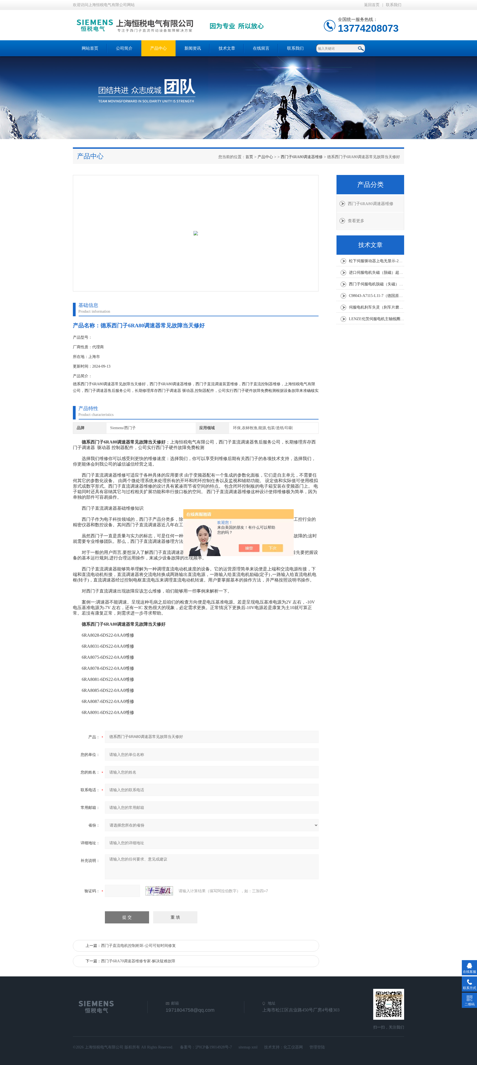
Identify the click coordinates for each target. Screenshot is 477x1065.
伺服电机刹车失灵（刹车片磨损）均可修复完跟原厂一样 (376, 307)
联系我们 (393, 5)
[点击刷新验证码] (159, 891)
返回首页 (372, 5)
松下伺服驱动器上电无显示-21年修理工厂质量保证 (376, 261)
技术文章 (227, 48)
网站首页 (90, 48)
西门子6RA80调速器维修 (302, 157)
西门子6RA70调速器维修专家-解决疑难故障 (138, 961)
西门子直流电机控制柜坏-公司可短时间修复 (138, 946)
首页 (249, 157)
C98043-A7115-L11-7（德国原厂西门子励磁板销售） (376, 296)
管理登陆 (317, 1047)
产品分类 (370, 184)
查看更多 (356, 221)
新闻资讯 (192, 48)
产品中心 (158, 48)
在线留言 (261, 48)
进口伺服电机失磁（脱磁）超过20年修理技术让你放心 (376, 272)
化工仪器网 (293, 1047)
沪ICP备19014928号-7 (213, 1047)
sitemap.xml (248, 1047)
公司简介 (124, 48)
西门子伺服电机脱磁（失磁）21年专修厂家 (376, 284)
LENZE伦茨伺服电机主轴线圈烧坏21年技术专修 (376, 319)
